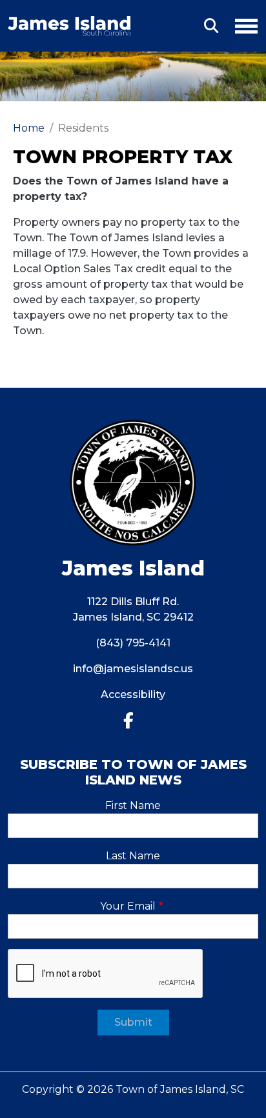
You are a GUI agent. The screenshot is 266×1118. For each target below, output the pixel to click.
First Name (133, 805)
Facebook (133, 721)
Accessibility (133, 694)
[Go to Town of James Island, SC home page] (69, 23)
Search (211, 25)
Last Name (133, 856)
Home (29, 128)
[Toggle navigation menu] (241, 23)
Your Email (128, 906)
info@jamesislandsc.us (133, 669)
